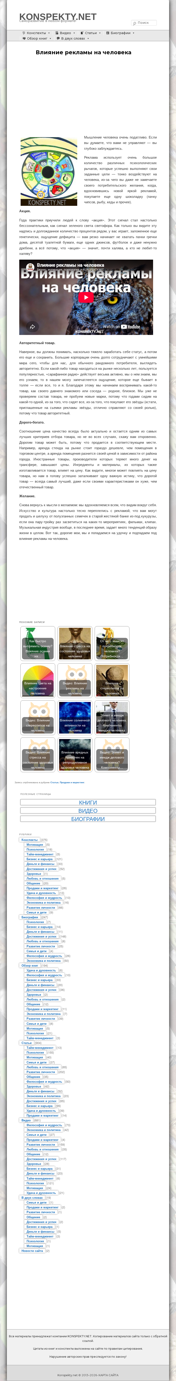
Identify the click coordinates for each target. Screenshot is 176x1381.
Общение (33, 883)
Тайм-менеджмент (40, 854)
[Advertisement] (88, 95)
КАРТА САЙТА (108, 1375)
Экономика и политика (43, 902)
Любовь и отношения (43, 878)
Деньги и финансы (40, 864)
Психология (35, 849)
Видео (65, 33)
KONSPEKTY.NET (57, 17)
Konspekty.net (68, 1375)
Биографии (120, 33)
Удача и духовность (41, 893)
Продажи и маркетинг (72, 782)
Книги (88, 802)
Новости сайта (32, 1250)
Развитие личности (41, 907)
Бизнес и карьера (39, 859)
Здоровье (34, 873)
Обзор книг (37, 38)
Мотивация (35, 844)
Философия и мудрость (44, 897)
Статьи (91, 33)
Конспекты (36, 33)
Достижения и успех (41, 869)
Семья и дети (37, 912)
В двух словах (73, 38)
